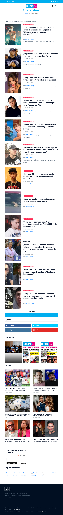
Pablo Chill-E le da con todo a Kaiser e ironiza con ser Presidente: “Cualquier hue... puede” (39, 272)
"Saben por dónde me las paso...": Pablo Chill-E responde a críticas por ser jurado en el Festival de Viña (40, 102)
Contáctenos (29, 511)
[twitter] (51, 1)
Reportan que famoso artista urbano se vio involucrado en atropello (39, 200)
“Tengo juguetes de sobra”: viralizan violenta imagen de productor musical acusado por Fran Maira (39, 296)
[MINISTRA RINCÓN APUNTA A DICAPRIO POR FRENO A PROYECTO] (31, 352)
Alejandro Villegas (29, 206)
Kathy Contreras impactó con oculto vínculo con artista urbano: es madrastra (40, 79)
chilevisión (15, 475)
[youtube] (55, 1)
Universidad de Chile (49, 472)
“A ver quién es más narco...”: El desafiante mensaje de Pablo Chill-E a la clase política (40, 224)
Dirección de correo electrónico (15, 457)
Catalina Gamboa (29, 39)
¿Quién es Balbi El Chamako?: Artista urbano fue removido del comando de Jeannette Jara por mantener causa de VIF (39, 248)
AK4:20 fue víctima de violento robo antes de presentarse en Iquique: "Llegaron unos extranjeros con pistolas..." (38, 31)
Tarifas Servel (19, 511)
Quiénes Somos (9, 511)
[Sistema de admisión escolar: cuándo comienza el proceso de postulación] (13, 352)
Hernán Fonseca (29, 303)
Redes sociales (27, 472)
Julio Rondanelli (29, 110)
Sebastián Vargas (29, 61)
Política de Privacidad (41, 511)
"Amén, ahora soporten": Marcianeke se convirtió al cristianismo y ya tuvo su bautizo (39, 126)
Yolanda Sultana (37, 472)
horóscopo (23, 475)
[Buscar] (55, 6)
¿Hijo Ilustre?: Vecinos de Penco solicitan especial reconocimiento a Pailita (40, 55)
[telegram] (57, 1)
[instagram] (53, 1)
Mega (41, 475)
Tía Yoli (8, 475)
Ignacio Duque (29, 134)
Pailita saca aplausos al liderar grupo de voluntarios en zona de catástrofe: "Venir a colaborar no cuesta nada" (40, 149)
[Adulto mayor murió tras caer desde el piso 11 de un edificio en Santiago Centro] (17, 403)
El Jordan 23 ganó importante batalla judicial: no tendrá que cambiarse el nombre (38, 176)
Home (26, 13)
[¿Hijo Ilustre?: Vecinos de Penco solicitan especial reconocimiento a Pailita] (13, 58)
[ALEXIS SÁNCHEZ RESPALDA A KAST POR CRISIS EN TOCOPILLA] (48, 352)
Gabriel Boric (17, 472)
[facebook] (49, 1)
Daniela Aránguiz (33, 475)
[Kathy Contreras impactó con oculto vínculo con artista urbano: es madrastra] (13, 82)
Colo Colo (8, 472)
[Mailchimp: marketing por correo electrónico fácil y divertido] (23, 464)
